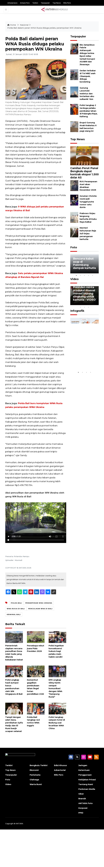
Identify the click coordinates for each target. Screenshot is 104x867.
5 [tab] (92, 275)
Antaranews (12, 3)
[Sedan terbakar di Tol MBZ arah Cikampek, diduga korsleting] (74, 74)
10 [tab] (88, 307)
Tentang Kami (85, 784)
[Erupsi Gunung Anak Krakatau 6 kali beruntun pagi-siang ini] (74, 126)
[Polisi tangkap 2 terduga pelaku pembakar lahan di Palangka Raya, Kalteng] (74, 109)
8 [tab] (80, 307)
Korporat (82, 808)
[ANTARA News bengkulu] (54, 9)
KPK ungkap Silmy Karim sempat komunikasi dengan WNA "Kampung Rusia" (55, 688)
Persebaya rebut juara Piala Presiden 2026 (35, 648)
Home (13, 25)
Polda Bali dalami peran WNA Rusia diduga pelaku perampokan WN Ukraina (44, 28)
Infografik (77, 310)
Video (74, 279)
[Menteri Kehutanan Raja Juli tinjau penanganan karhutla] (74, 232)
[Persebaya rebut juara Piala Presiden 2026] (36, 637)
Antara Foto (25, 3)
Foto (73, 247)
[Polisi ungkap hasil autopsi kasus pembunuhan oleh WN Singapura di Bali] (14, 671)
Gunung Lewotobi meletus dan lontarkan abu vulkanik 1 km (87, 93)
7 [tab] (96, 303)
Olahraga (34, 779)
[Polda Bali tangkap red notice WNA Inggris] (36, 708)
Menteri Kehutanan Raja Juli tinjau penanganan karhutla (88, 233)
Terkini (35, 3)
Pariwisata (35, 775)
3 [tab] (84, 275)
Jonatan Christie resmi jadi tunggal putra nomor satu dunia (88, 201)
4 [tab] (88, 275)
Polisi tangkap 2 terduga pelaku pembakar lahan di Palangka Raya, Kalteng (89, 111)
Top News (57, 3)
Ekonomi (34, 770)
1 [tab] (76, 275)
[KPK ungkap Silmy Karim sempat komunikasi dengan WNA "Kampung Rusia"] (57, 671)
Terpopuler (45, 3)
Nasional (24, 25)
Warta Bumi (36, 784)
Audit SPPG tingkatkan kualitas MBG (82, 361)
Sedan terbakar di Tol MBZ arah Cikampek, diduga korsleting (88, 76)
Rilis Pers (67, 3)
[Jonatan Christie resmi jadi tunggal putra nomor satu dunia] (74, 200)
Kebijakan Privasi (87, 779)
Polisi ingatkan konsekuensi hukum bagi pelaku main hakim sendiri (56, 651)
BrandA (82, 798)
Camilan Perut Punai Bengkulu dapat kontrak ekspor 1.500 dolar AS (84, 172)
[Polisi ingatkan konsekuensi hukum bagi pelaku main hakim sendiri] (57, 637)
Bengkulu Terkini (38, 765)
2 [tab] (80, 275)
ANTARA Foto (85, 803)
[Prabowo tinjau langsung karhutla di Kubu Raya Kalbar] (74, 217)
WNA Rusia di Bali (16, 609)
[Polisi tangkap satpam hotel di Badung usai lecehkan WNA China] (57, 708)
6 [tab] (92, 303)
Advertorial (60, 770)
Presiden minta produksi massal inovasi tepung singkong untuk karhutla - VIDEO (84, 293)
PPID (80, 813)
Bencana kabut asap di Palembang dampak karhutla (84, 263)
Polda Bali (16, 603)
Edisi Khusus (60, 765)
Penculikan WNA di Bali (40, 609)
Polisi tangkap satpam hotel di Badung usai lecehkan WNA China (57, 723)
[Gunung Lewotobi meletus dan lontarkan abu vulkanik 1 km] (74, 91)
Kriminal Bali (14, 614)
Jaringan (82, 765)
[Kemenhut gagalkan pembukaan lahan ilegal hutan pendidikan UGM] (36, 671)
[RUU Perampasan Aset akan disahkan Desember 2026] (74, 185)
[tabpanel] (84, 263)
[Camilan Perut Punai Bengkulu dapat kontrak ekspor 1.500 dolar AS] (84, 155)
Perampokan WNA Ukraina (38, 603)
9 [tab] (84, 307)
